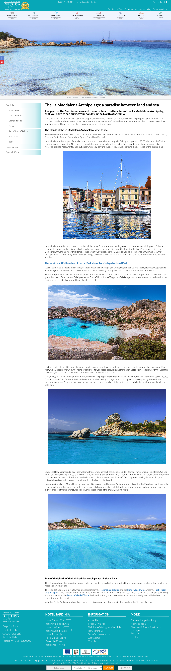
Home (68, 97)
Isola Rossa (14, 136)
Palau (11, 125)
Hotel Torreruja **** (56, 634)
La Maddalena (15, 120)
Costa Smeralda (16, 115)
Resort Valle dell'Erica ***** (59, 623)
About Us (93, 620)
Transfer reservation (99, 634)
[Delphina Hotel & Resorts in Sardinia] (11, 620)
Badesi (12, 141)
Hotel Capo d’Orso (136, 589)
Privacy (135, 633)
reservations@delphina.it (87, 2)
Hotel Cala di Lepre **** (57, 637)
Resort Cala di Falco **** (58, 630)
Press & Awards (96, 623)
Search (108, 667)
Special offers (12, 152)
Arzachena (14, 110)
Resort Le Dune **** (55, 641)
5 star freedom (160, 9)
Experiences (131, 9)
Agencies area (124, 668)
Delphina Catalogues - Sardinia (104, 627)
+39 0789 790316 (64, 2)
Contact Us (94, 637)
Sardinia (112, 9)
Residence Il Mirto (55, 644)
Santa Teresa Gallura (18, 131)
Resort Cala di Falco (109, 589)
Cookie (134, 636)
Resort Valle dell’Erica (78, 595)
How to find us (96, 630)
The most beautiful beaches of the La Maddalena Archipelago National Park (86, 263)
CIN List (92, 641)
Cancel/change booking (143, 620)
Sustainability (144, 9)
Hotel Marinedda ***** (57, 627)
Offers (120, 9)
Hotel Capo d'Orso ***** (58, 620)
